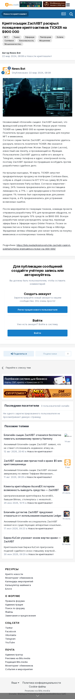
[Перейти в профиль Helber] (67, 437)
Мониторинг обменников (19, 577)
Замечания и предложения (20, 615)
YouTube (10, 642)
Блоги (8, 588)
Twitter (9, 627)
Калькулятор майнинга (18, 585)
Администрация (14, 604)
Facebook (10, 631)
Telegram (10, 638)
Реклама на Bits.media (17, 658)
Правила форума (15, 601)
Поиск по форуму (15, 608)
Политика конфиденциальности (41, 682)
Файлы (9, 611)
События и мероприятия (19, 669)
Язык (14, 682)
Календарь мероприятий (19, 581)
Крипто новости (14, 574)
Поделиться (20, 353)
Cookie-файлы (37, 686)
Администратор (14, 654)
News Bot (15, 52)
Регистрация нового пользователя (37, 309)
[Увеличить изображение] (37, 97)
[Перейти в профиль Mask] (66, 488)
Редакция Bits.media (16, 661)
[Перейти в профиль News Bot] (6, 70)
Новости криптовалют (39, 56)
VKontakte (10, 635)
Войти (37, 333)
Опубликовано (31, 72)
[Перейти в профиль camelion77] (66, 539)
